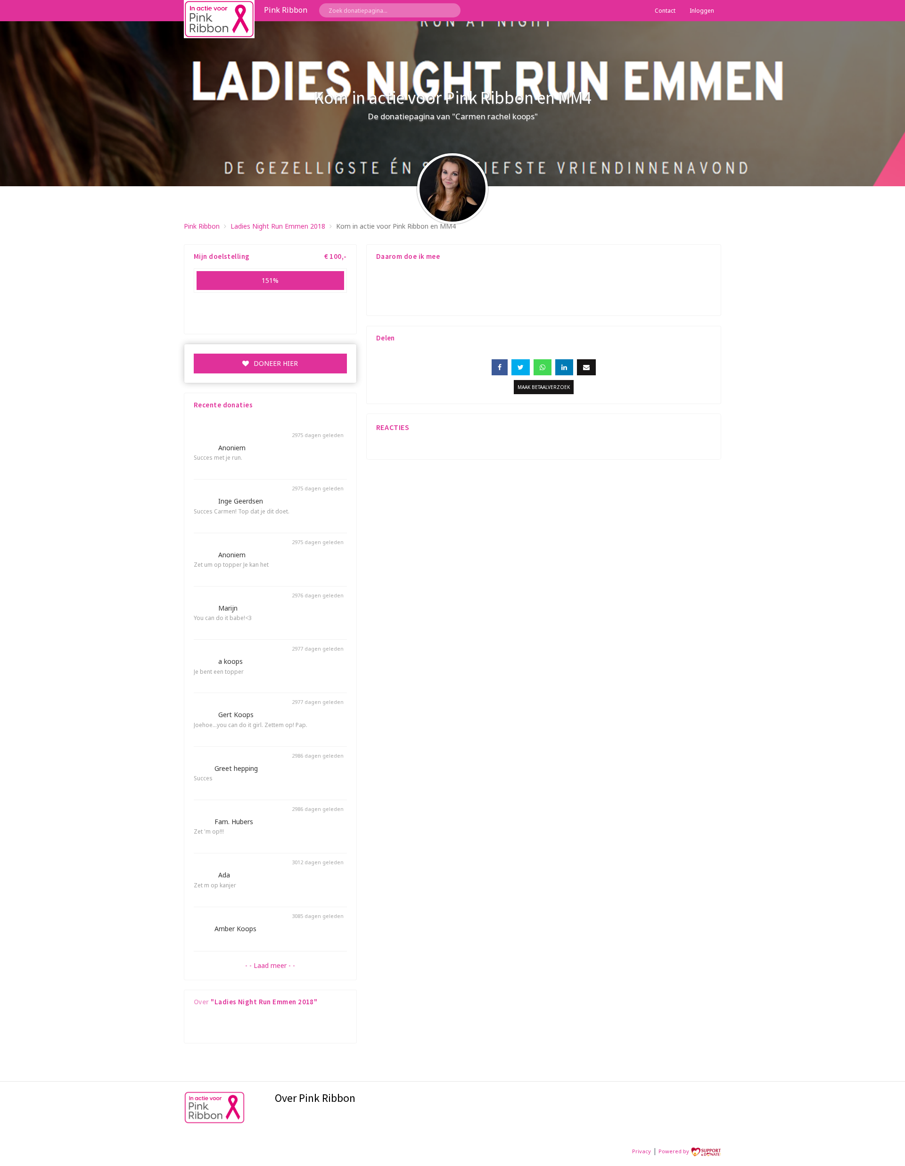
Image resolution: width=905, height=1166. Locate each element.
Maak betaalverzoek (544, 387)
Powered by (674, 1151)
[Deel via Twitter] (520, 367)
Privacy (641, 1151)
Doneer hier (276, 363)
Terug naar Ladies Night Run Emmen (664, 226)
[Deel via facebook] (500, 367)
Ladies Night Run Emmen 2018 (277, 226)
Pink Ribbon (202, 226)
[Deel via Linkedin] (564, 367)
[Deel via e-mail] (586, 367)
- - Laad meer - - (270, 965)
